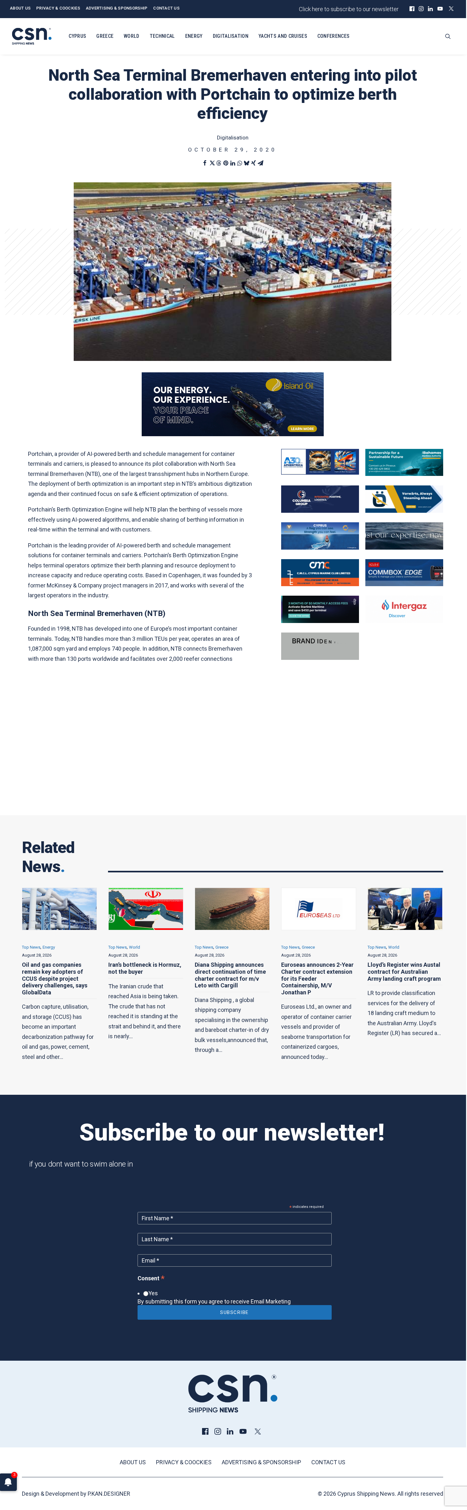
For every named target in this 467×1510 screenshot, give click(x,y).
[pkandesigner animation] (320, 657)
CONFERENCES (333, 36)
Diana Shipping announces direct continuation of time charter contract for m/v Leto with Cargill (143, 975)
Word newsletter (396, 947)
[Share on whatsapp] (239, 163)
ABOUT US (20, 8)
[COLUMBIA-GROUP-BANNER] (320, 510)
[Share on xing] (253, 163)
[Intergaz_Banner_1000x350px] (404, 621)
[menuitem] (411, 8)
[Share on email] (260, 163)
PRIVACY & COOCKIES (58, 8)
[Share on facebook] (204, 163)
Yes (153, 1293)
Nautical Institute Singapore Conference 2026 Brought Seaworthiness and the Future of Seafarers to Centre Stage (405, 978)
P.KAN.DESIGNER (109, 1493)
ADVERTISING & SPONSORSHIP (117, 8)
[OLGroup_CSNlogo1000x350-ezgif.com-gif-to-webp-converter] (404, 510)
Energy (194, 36)
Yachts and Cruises (283, 36)
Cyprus (77, 36)
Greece (104, 36)
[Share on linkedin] (232, 163)
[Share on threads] (218, 163)
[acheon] (404, 547)
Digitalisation (230, 36)
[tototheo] (320, 621)
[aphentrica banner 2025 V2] (320, 472)
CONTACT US (166, 8)
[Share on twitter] (211, 163)
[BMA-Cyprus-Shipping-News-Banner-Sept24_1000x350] (404, 474)
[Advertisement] (232, 747)
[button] (411, 8)
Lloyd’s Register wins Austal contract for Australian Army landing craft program (318, 971)
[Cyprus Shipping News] (31, 36)
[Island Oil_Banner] (233, 434)
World (131, 36)
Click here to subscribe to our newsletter (349, 9)
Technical (162, 36)
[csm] (320, 584)
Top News (31, 947)
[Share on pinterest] (225, 163)
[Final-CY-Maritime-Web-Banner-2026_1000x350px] (320, 547)
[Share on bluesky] (246, 163)
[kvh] (404, 584)
